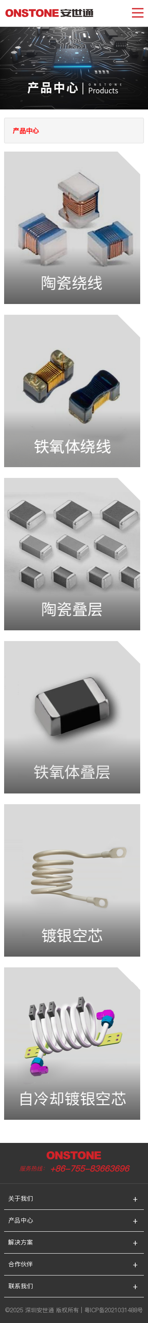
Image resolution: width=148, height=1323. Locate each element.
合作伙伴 (20, 1264)
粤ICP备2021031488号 (113, 1310)
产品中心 (20, 1220)
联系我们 (20, 1286)
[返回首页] (49, 14)
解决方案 (20, 1242)
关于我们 (20, 1198)
